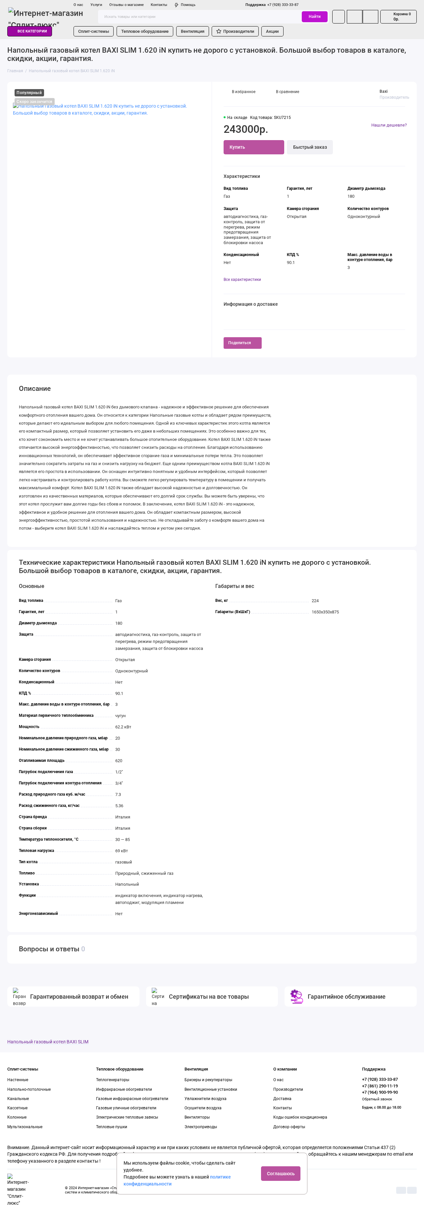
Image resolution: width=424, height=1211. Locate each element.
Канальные (18, 1098)
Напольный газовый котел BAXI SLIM (47, 1041)
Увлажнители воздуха (206, 1098)
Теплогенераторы (112, 1080)
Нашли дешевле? (389, 125)
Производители (238, 31)
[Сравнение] (354, 16)
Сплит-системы (93, 31)
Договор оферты (289, 1127)
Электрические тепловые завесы (127, 1117)
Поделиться (239, 343)
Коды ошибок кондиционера (300, 1117)
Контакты (159, 5)
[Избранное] (370, 16)
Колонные (16, 1117)
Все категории (32, 31)
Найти (315, 16)
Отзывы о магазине (126, 5)
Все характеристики (242, 279)
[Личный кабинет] (338, 16)
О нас (78, 5)
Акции (272, 31)
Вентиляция (192, 31)
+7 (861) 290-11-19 (380, 1085)
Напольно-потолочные (29, 1089)
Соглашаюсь (281, 1173)
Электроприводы (201, 1127)
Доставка (282, 1098)
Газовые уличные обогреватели (126, 1108)
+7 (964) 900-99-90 (380, 1092)
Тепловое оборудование (145, 31)
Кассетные (17, 1108)
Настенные (17, 1080)
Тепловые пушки (111, 1127)
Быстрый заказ (310, 147)
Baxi (384, 91)
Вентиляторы (197, 1117)
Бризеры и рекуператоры (208, 1080)
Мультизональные (24, 1127)
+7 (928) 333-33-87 (271, 5)
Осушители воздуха (203, 1108)
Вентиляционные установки (211, 1089)
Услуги (96, 5)
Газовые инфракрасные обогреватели (132, 1098)
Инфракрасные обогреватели (124, 1089)
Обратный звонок (377, 1099)
